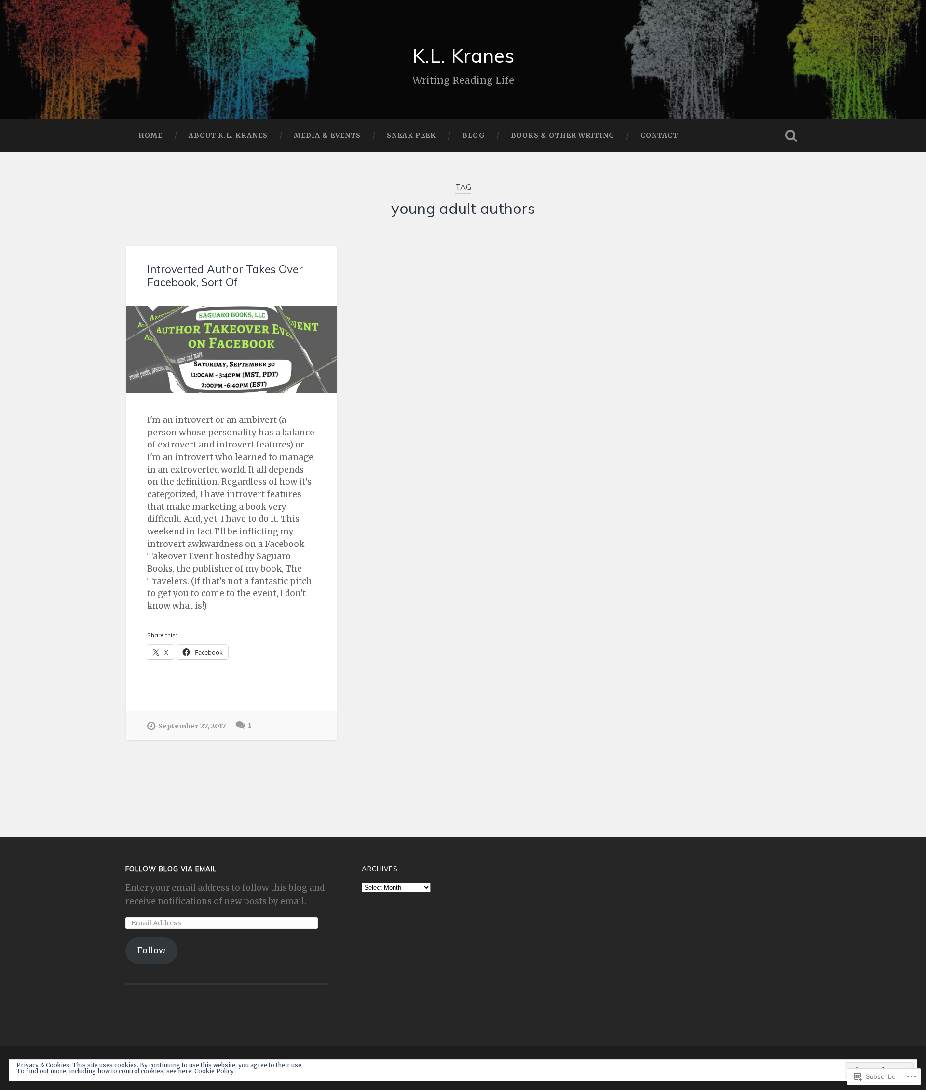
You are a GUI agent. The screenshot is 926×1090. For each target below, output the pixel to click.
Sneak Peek (411, 135)
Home (150, 135)
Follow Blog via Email (171, 869)
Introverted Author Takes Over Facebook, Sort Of (225, 275)
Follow (151, 950)
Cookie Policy (214, 1071)
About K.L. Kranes (228, 135)
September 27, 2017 (192, 726)
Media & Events (327, 135)
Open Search (791, 135)
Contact (659, 135)
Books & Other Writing (562, 135)
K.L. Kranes (463, 55)
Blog (473, 135)
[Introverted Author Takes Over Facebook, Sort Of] (231, 349)
